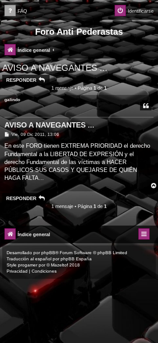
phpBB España (76, 258)
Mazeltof (59, 265)
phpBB (48, 252)
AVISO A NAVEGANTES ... (55, 68)
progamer (27, 265)
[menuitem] (15, 11)
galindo (12, 99)
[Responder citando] (145, 106)
